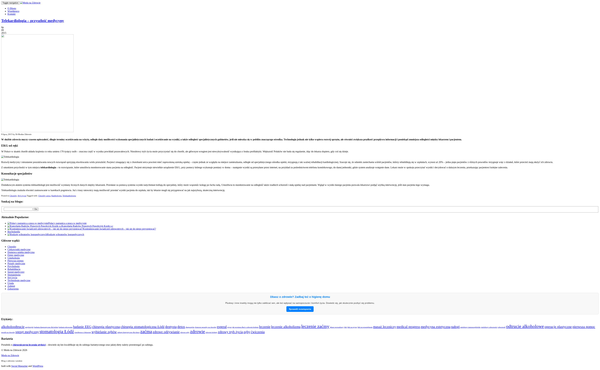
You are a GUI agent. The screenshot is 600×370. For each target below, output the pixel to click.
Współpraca (13, 11)
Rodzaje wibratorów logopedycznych (65, 234)
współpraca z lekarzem (83, 332)
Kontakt (11, 14)
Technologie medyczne (19, 280)
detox (181, 327)
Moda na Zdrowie (10, 355)
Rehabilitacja (14, 269)
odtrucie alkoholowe (525, 326)
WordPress (37, 366)
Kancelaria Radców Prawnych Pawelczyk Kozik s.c (87, 226)
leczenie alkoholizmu (286, 327)
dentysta (171, 327)
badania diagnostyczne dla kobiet (46, 327)
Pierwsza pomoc (16, 260)
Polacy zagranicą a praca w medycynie (67, 223)
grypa (229, 327)
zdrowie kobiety (211, 332)
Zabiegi (11, 286)
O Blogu (12, 8)
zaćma (146, 331)
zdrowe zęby (185, 332)
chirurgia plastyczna (106, 327)
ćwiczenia (258, 332)
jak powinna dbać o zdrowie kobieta (245, 327)
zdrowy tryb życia (230, 332)
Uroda (11, 283)
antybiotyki (29, 327)
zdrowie (197, 331)
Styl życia (22, 196)
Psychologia (14, 266)
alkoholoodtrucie (13, 327)
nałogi (455, 327)
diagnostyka (190, 327)
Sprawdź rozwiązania (300, 309)
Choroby (13, 196)
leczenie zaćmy (315, 326)
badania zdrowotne (65, 327)
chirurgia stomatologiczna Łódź (143, 327)
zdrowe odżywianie (166, 332)
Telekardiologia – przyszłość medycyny (32, 21)
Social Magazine (19, 366)
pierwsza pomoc (583, 327)
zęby (247, 332)
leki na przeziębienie (365, 327)
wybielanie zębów (104, 332)
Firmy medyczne (16, 255)
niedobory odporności (489, 327)
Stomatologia (14, 274)
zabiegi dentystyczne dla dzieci (128, 332)
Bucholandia (14, 231)
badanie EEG (82, 327)
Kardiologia (56, 196)
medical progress (408, 327)
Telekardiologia (69, 196)
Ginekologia (14, 258)
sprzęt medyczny (27, 332)
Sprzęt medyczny (16, 272)
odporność (501, 327)
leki (345, 327)
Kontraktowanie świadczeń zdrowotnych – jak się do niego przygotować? (119, 229)
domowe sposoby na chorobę (205, 327)
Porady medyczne (16, 263)
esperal (222, 327)
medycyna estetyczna (435, 327)
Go (36, 209)
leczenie (264, 327)
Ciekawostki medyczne (19, 249)
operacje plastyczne (558, 327)
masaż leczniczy (384, 327)
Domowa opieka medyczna (21, 252)
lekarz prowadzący (337, 327)
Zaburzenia (13, 289)
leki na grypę (352, 327)
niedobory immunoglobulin (470, 327)
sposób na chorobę (8, 332)
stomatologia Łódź (57, 331)
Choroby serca (44, 196)
